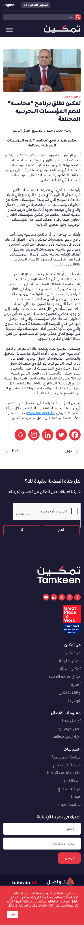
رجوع (68, 451)
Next (16, 451)
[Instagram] (34, 435)
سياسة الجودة (69, 805)
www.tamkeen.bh (41, 413)
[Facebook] (75, 435)
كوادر (76, 701)
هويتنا (76, 797)
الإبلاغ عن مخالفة (67, 737)
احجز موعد (71, 729)
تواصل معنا (71, 721)
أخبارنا (76, 685)
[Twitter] (61, 435)
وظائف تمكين (70, 693)
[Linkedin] (47, 435)
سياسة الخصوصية (66, 757)
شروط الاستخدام (67, 765)
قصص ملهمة (70, 661)
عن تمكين (73, 653)
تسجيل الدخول (38, 5)
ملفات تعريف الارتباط (63, 773)
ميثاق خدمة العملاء (64, 677)
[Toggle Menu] (9, 30)
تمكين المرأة (70, 669)
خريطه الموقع (69, 789)
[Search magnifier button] (78, 17)
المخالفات (72, 781)
